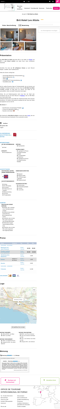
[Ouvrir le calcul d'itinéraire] (2, 294)
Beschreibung (11, 25)
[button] (58, 1)
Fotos (4, 25)
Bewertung (25, 25)
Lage (19, 25)
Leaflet (27, 322)
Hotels (28, 115)
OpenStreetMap (33, 322)
